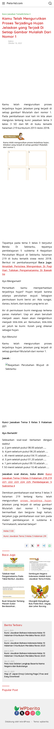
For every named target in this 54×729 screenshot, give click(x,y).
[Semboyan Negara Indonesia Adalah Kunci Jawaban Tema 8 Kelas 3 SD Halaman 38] (40, 564)
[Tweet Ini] (32, 546)
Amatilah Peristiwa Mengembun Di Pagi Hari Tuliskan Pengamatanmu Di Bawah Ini (27, 270)
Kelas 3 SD (9, 531)
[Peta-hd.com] (27, 708)
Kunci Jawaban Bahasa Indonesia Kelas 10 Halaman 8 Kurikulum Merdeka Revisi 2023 (24, 634)
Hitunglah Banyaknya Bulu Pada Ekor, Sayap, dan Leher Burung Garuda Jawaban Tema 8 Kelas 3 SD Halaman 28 (40, 604)
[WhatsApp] (38, 713)
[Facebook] (16, 713)
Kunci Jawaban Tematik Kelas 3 (16, 14)
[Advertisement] (27, 72)
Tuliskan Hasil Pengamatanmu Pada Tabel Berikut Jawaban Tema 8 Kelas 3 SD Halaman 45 (13, 576)
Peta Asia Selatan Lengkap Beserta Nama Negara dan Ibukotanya (24, 665)
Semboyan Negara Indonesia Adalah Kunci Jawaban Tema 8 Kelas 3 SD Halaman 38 (40, 576)
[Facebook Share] (26, 546)
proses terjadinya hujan (35, 500)
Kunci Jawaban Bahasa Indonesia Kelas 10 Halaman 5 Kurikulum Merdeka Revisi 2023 (24, 644)
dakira (10, 41)
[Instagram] (32, 713)
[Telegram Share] (44, 546)
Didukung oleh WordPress (17, 721)
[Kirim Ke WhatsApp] (50, 546)
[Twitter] (22, 713)
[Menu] (4, 3)
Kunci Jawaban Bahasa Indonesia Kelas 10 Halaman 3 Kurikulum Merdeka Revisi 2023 (24, 654)
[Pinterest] (27, 713)
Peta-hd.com (15, 3)
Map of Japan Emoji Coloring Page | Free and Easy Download (26, 675)
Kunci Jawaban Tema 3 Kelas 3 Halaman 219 (25, 536)
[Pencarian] (50, 3)
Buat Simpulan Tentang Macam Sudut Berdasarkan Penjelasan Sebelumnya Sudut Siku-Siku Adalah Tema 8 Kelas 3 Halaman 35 (13, 604)
